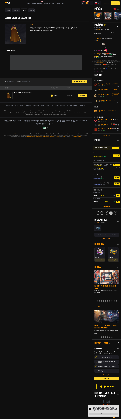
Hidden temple (101, 342)
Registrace (115, 3)
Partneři (75, 105)
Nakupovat (47, 3)
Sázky (28, 3)
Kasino (34, 3)
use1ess (99, 53)
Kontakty (62, 105)
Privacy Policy (39, 136)
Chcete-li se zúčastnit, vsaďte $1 (107, 235)
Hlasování (106, 378)
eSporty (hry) (9, 105)
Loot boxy (16, 10)
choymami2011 (100, 62)
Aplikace (110, 386)
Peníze (8, 10)
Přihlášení (106, 3)
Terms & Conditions (30, 136)
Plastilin (99, 35)
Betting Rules (46, 136)
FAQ (63, 3)
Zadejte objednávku (79, 81)
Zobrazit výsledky (106, 375)
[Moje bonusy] (87, 3)
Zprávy (54, 3)
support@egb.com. (77, 136)
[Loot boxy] (82, 3)
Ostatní (31, 10)
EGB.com (16, 133)
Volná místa (83, 105)
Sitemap (69, 105)
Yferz (98, 50)
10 (116, 301)
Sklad (58, 3)
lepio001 (99, 60)
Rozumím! (103, 414)
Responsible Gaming (54, 136)
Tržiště (24, 10)
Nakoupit (82, 95)
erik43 (98, 29)
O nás (56, 105)
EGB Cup (40, 3)
